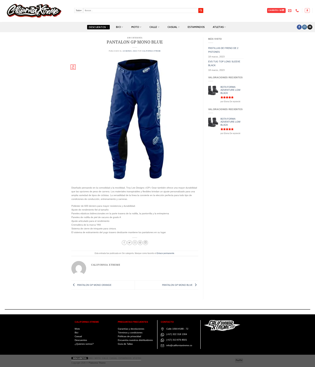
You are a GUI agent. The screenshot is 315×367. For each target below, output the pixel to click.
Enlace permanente (165, 253)
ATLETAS (218, 27)
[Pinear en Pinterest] (140, 242)
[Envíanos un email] (309, 27)
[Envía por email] (134, 242)
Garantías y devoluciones (131, 328)
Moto (77, 328)
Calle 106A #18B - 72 (177, 328)
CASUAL (172, 27)
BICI (118, 27)
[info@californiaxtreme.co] (290, 10)
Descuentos (97, 27)
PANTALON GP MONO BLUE (177, 285)
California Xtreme (151, 51)
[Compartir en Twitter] (129, 242)
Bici (76, 332)
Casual (78, 336)
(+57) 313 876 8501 (176, 339)
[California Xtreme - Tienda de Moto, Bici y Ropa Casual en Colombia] (35, 11)
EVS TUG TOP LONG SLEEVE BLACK (224, 63)
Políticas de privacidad (129, 336)
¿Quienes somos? (84, 344)
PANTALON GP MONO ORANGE (93, 285)
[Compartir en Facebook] (124, 242)
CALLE (153, 27)
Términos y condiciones (130, 332)
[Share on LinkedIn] (145, 242)
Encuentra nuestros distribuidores (135, 340)
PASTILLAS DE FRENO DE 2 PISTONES (223, 50)
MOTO (135, 27)
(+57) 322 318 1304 (176, 334)
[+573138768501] (297, 10)
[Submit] (200, 10)
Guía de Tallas (125, 344)
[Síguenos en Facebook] (299, 27)
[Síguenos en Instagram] (304, 27)
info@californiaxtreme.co (179, 345)
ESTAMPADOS (196, 27)
